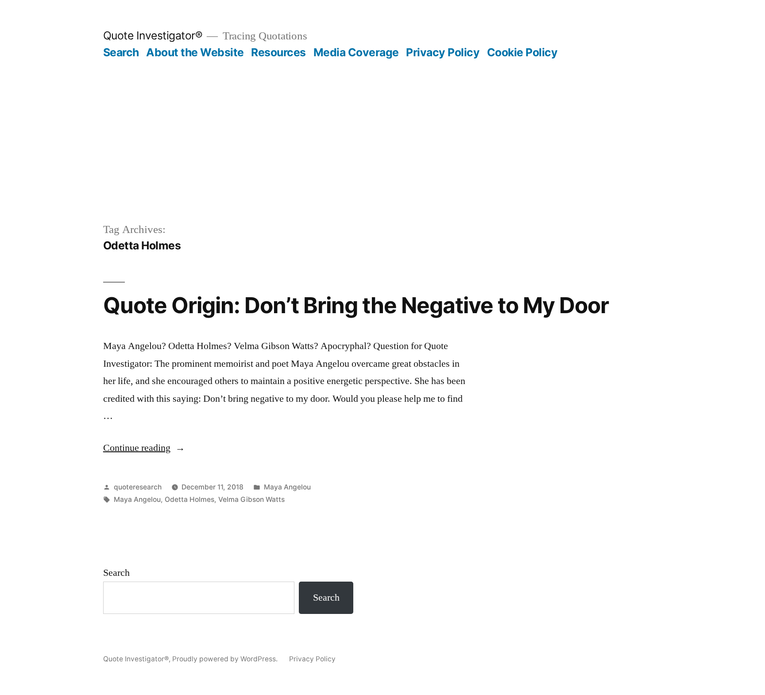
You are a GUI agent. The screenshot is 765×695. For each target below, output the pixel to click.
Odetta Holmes (189, 499)
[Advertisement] (382, 126)
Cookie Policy (522, 52)
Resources (278, 52)
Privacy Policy (442, 52)
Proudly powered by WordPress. (225, 659)
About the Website (195, 52)
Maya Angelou (287, 487)
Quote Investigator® (153, 35)
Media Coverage (356, 52)
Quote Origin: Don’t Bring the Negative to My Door (356, 305)
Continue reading (144, 448)
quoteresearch (138, 487)
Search (121, 52)
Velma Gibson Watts (251, 499)
